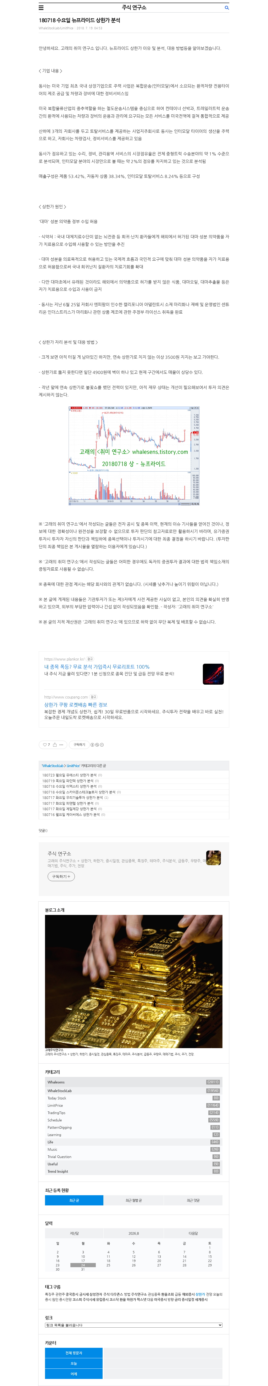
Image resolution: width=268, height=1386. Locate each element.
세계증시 (201, 1299)
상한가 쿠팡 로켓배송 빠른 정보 (75, 704)
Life (133, 1142)
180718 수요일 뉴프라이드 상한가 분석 (79, 20)
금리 (178, 1299)
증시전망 (65, 1299)
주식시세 (89, 1299)
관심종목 (154, 1294)
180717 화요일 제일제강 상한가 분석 (69, 809)
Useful (133, 1164)
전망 (209, 1294)
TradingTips (133, 1112)
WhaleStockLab (52, 766)
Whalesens (133, 1082)
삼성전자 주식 (100, 1294)
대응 (150, 1299)
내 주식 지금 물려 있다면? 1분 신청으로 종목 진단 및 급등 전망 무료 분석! (109, 673)
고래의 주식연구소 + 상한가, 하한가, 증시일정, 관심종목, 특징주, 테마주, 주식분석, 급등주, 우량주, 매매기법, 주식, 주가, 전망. (127, 863)
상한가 (200, 1294)
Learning (133, 1134)
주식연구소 (139, 1294)
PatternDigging (133, 1127)
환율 (123, 1299)
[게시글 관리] (61, 745)
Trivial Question (133, 1156)
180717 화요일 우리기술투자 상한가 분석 (72, 798)
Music (133, 1149)
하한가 (131, 1299)
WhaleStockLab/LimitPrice (56, 28)
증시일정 (188, 1299)
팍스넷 (141, 1299)
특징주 (49, 1294)
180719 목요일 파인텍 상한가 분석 (67, 781)
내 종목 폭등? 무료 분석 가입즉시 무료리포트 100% (97, 666)
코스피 (77, 1299)
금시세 (84, 1294)
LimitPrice (73, 766)
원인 (55, 1299)
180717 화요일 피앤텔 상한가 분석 (67, 803)
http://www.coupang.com (66, 697)
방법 (127, 1294)
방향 (171, 1299)
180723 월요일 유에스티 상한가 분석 (69, 775)
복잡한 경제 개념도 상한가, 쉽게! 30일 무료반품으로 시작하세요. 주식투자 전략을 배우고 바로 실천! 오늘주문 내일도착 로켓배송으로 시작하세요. (134, 714)
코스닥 (114, 1299)
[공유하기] (55, 745)
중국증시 (72, 1294)
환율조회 (167, 1294)
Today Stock (133, 1098)
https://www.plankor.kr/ (64, 659)
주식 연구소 (134, 7)
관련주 (60, 1294)
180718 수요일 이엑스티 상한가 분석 (69, 786)
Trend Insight (133, 1171)
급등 (178, 1294)
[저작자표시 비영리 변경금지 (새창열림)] (97, 745)
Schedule (133, 1120)
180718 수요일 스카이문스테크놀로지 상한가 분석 (78, 792)
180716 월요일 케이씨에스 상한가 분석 (71, 815)
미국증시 (160, 1299)
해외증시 (188, 1294)
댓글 (42, 830)
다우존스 (116, 1294)
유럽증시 (102, 1299)
